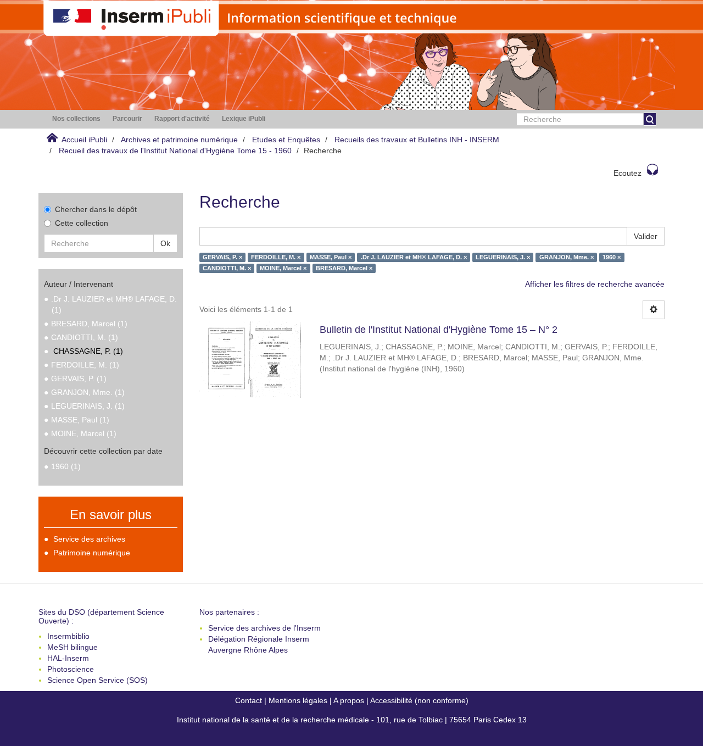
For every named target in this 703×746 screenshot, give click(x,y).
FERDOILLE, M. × (275, 257)
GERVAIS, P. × (222, 257)
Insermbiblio (68, 636)
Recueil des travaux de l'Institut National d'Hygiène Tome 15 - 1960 (175, 150)
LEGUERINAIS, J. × (503, 257)
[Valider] (649, 119)
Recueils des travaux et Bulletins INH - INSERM (416, 139)
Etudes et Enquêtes (286, 139)
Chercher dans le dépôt (96, 209)
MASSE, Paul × (331, 257)
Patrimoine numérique (91, 552)
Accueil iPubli (84, 139)
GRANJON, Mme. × (566, 257)
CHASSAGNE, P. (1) (88, 351)
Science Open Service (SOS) (97, 680)
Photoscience (70, 669)
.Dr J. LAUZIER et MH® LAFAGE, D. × (414, 257)
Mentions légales (298, 700)
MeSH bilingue (72, 647)
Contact (248, 700)
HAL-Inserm (68, 658)
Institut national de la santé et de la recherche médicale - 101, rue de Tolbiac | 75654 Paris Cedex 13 (352, 719)
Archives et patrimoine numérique (179, 139)
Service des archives (89, 539)
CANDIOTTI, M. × (227, 268)
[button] (76, 119)
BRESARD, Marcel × (344, 268)
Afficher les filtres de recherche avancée (595, 284)
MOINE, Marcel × (283, 268)
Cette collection (81, 223)
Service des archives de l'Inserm (264, 627)
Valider (645, 236)
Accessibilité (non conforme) (419, 700)
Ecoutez (627, 173)
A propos (348, 700)
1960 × (611, 257)
